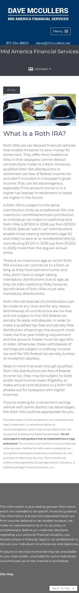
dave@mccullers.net (53, 43)
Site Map (6, 574)
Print (11, 90)
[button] (61, 31)
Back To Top (61, 588)
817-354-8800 (17, 43)
